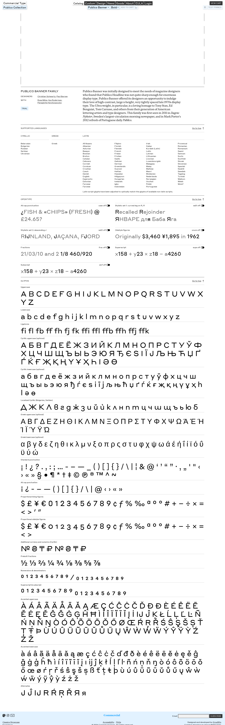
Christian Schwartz (47, 96)
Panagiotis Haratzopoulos (50, 103)
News (110, 3)
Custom (90, 3)
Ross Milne (42, 100)
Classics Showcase (11, 722)
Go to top (196, 128)
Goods (120, 3)
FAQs (118, 722)
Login (148, 3)
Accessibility (108, 722)
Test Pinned (214, 7)
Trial (24, 108)
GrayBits (217, 722)
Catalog (78, 3)
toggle (109, 7)
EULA (139, 3)
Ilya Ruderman (55, 100)
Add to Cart (127, 7)
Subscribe (215, 716)
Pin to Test (205, 7)
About (130, 3)
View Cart (216, 3)
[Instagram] (8, 715)
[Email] (12, 715)
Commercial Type (14, 3)
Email (174, 716)
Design (101, 3)
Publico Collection (14, 7)
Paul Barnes (62, 96)
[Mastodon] (4, 715)
